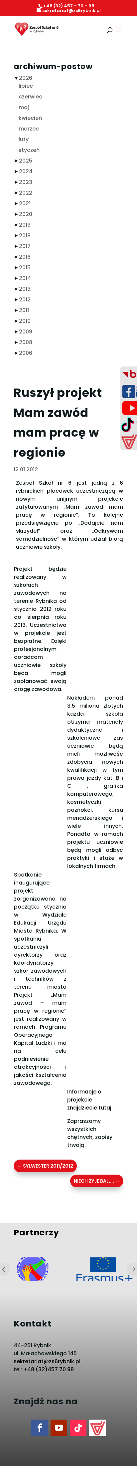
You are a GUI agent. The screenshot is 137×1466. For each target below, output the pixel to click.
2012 (25, 299)
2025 (25, 161)
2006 (25, 353)
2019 (25, 225)
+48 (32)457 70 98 (48, 1369)
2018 (25, 235)
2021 (25, 203)
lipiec (26, 86)
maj (24, 107)
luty (24, 139)
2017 (25, 246)
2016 (25, 257)
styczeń (29, 150)
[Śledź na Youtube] (59, 1428)
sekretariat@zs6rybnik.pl (47, 1361)
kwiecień (30, 118)
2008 (25, 342)
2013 (25, 289)
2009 (25, 331)
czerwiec (30, 96)
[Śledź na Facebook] (39, 1428)
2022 (25, 193)
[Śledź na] (97, 1428)
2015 (25, 267)
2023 (25, 182)
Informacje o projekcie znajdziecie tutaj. (90, 1100)
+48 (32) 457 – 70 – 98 (68, 6)
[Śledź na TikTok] (78, 1428)
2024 (26, 171)
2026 (25, 78)
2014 (25, 278)
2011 (24, 310)
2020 (25, 214)
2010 (25, 321)
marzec (29, 129)
